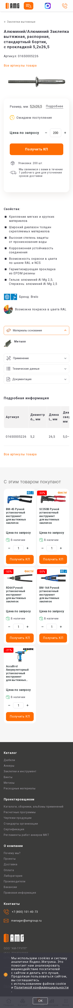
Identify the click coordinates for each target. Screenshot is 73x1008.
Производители (14, 881)
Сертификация (14, 829)
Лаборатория (13, 875)
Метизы (9, 782)
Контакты (12, 904)
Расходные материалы (20, 788)
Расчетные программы (20, 812)
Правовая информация (20, 892)
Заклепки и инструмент (20, 771)
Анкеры (9, 765)
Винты (8, 777)
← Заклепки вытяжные (20, 21)
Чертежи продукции (18, 817)
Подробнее (54, 106)
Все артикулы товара (20, 65)
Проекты (10, 858)
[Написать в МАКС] (48, 6)
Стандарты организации (21, 823)
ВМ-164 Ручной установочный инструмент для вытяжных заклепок (49, 594)
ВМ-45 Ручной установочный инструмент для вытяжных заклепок (16, 516)
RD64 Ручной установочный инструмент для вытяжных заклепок (16, 594)
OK (40, 1001)
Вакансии (10, 887)
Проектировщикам (19, 799)
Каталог (10, 753)
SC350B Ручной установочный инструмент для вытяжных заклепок (49, 516)
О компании (13, 846)
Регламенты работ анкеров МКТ (26, 834)
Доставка (10, 864)
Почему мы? (12, 853)
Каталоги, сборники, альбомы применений (33, 806)
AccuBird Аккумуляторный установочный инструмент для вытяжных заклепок (17, 673)
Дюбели (9, 760)
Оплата (9, 870)
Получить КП (20, 559)
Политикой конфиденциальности (41, 987)
